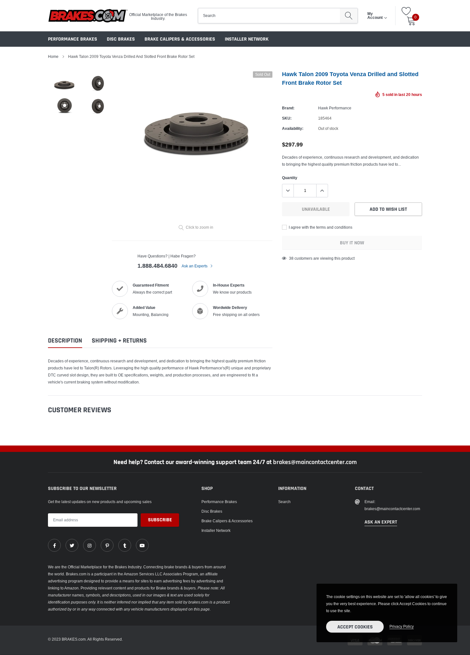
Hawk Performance (334, 108)
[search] (348, 15)
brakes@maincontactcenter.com (315, 462)
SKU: (287, 118)
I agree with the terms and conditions (320, 227)
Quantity (289, 177)
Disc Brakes (121, 39)
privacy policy (401, 626)
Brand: (288, 108)
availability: (292, 128)
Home (53, 56)
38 (291, 258)
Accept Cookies (355, 627)
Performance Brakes (72, 39)
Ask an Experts (195, 266)
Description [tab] (65, 341)
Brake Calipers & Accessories (180, 39)
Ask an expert (380, 522)
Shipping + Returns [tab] (119, 341)
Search (284, 501)
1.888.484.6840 (157, 265)
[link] (54, 545)
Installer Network (247, 39)
